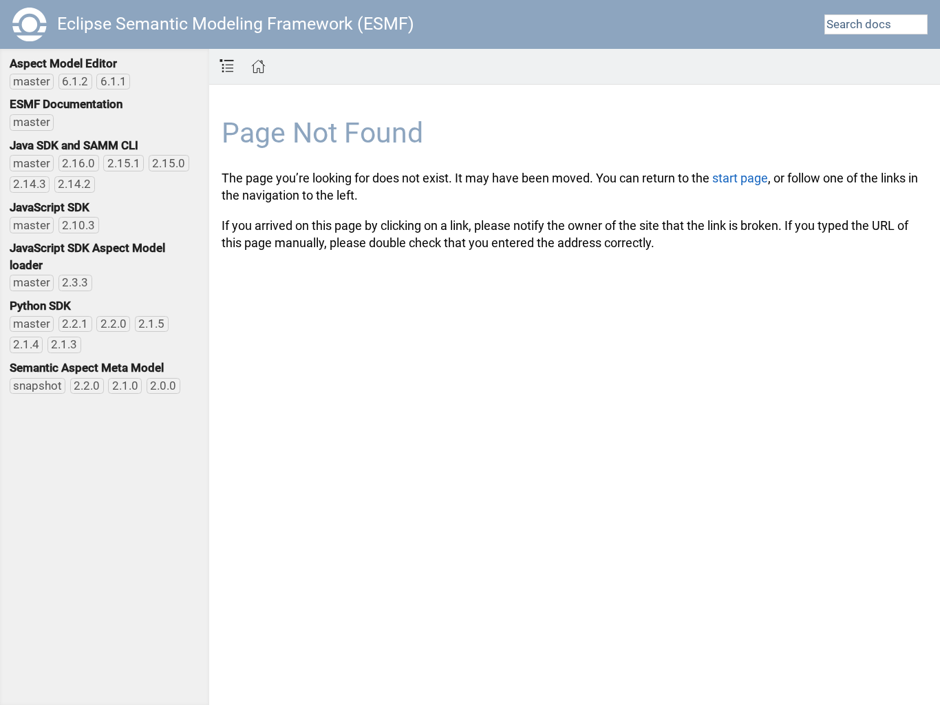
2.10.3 (78, 225)
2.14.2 (74, 184)
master (31, 81)
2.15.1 (123, 163)
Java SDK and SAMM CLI (74, 145)
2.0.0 (163, 385)
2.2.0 (113, 323)
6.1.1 (113, 81)
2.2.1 (75, 323)
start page (740, 178)
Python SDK (40, 306)
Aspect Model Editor (63, 63)
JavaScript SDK (49, 207)
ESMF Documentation (66, 104)
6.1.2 (75, 81)
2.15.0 (168, 163)
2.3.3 (75, 282)
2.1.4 (26, 344)
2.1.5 (151, 323)
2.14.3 (29, 184)
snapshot (37, 385)
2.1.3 (64, 344)
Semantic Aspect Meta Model (87, 368)
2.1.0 (125, 385)
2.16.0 (78, 163)
